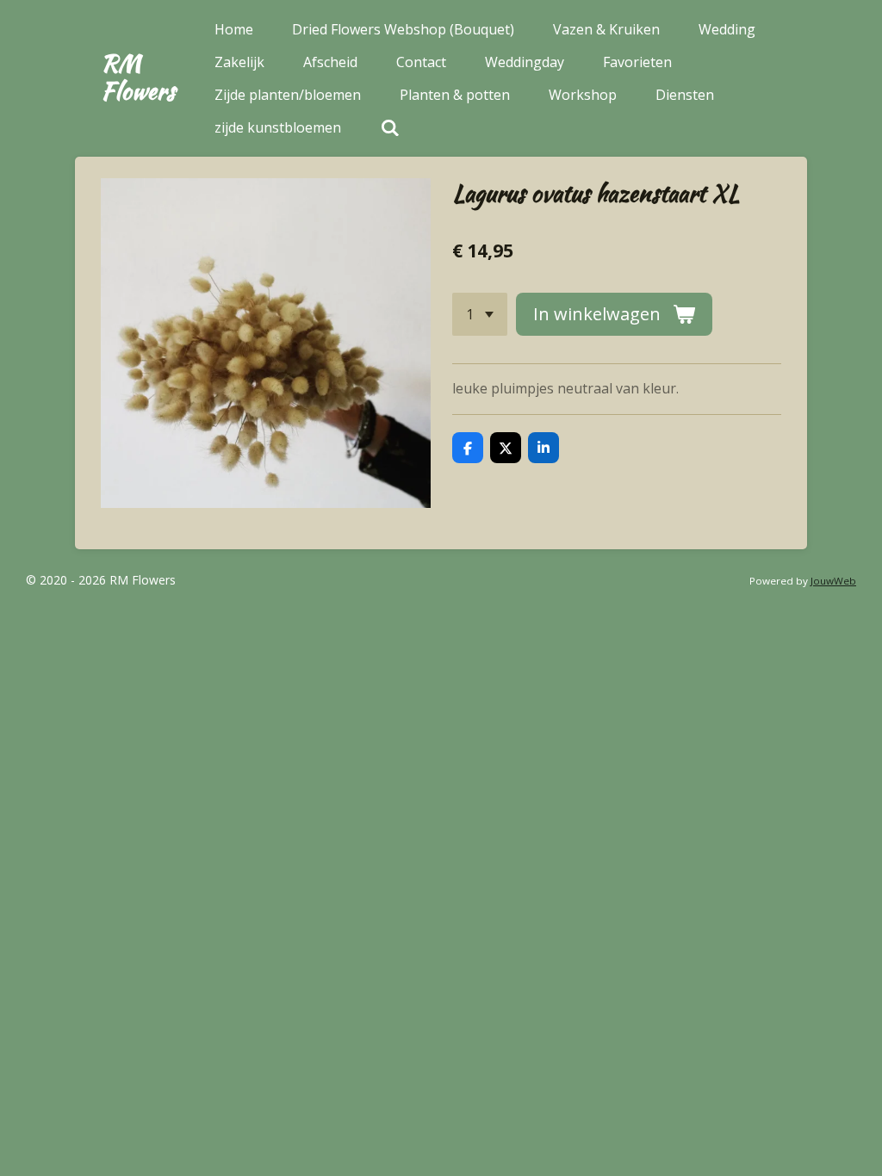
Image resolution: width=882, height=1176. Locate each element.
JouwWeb (833, 580)
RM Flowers (138, 77)
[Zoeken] (389, 127)
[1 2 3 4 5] (479, 314)
